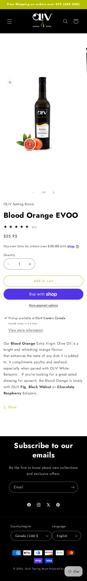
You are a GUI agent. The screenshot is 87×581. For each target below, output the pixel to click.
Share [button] (12, 407)
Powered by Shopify (61, 568)
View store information (25, 330)
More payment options (43, 305)
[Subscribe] (73, 487)
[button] (9, 21)
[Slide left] (33, 192)
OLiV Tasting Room (36, 568)
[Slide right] (53, 192)
